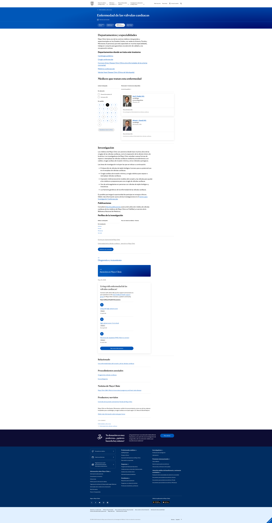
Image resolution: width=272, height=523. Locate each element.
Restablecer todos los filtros (106, 129)
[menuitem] (101, 25)
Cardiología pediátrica (105, 56)
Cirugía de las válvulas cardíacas (107, 375)
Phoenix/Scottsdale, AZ (106, 94)
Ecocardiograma (103, 379)
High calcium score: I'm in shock (109, 323)
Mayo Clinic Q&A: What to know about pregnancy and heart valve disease (119, 390)
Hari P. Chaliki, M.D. (138, 96)
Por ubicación (101, 91)
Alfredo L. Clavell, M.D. (139, 120)
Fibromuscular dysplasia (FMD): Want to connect (114, 337)
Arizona (100, 226)
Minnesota (100, 230)
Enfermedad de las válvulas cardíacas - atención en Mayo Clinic (116, 243)
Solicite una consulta (106, 249)
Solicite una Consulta (104, 19)
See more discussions (116, 348)
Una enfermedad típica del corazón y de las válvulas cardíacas (116, 363)
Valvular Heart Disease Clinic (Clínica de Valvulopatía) (116, 72)
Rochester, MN (104, 97)
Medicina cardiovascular (106, 69)
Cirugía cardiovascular (105, 59)
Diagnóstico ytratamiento (110, 25)
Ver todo (100, 233)
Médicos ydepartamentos (120, 25)
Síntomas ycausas (101, 25)
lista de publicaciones (113, 207)
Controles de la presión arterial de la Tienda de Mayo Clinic (115, 402)
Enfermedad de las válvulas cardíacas (123, 15)
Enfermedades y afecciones (105, 9)
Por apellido (101, 101)
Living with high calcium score (109, 308)
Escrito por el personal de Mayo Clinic (109, 239)
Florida (99, 228)
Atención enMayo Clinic (130, 25)
